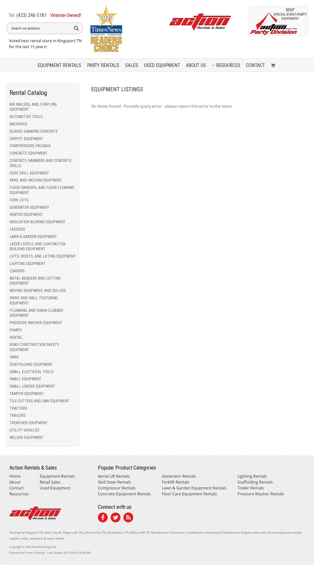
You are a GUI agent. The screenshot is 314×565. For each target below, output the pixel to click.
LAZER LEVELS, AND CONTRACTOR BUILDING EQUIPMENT (37, 246)
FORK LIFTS (19, 200)
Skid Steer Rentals (114, 482)
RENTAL (16, 337)
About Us (196, 65)
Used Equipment (55, 488)
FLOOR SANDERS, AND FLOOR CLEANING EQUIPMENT (42, 190)
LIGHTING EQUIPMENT (27, 263)
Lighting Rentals (252, 476)
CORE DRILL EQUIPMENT (29, 173)
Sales (131, 65)
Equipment (59, 65)
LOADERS (17, 271)
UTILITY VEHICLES (24, 430)
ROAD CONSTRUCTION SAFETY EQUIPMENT (34, 347)
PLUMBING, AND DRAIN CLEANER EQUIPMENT (36, 313)
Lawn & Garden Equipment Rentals (194, 488)
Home (15, 476)
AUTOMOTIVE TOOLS (26, 116)
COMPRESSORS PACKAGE (30, 146)
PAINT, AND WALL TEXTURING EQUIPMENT (34, 300)
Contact (255, 65)
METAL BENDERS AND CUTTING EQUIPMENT (35, 281)
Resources (228, 65)
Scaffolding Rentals (255, 482)
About (15, 482)
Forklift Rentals (175, 482)
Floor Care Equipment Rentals (189, 494)
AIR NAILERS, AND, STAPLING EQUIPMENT (33, 107)
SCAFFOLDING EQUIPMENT (31, 364)
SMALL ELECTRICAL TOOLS (31, 371)
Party (103, 65)
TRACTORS (18, 408)
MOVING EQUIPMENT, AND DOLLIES (38, 290)
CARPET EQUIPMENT (26, 138)
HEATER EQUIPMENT (26, 214)
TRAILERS (18, 415)
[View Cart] (273, 65)
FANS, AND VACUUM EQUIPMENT (36, 180)
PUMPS (16, 330)
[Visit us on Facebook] (103, 518)
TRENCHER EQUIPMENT (29, 422)
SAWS (14, 357)
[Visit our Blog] (128, 518)
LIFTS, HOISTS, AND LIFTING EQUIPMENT (43, 256)
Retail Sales (50, 482)
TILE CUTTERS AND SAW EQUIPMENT (39, 401)
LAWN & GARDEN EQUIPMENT (33, 236)
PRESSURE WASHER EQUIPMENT (36, 322)
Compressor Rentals (117, 488)
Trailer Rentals (250, 488)
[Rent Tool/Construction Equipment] (278, 34)
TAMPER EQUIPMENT (27, 393)
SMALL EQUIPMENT (25, 379)
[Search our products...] (76, 28)
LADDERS (17, 229)
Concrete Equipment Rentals (124, 494)
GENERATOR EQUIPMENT (29, 207)
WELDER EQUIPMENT (26, 437)
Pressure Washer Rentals (260, 494)
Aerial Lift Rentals (114, 476)
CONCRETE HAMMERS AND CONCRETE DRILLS (40, 163)
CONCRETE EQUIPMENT (28, 153)
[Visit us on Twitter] (115, 518)
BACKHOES (18, 124)
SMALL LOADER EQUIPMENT (32, 386)
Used (162, 65)
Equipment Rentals (57, 476)
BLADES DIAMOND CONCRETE (34, 131)
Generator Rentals (179, 476)
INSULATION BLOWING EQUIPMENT (37, 222)
